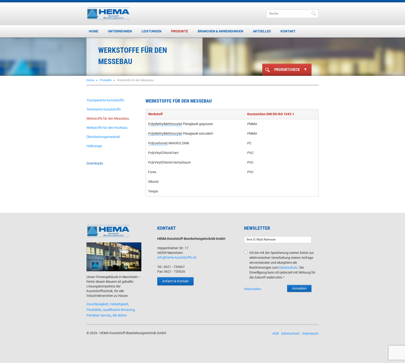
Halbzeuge (94, 146)
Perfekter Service (98, 315)
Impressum (310, 333)
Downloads (94, 163)
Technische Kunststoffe (103, 109)
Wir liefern (119, 315)
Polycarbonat (158, 143)
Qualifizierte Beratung (119, 310)
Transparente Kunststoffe (105, 100)
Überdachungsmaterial (103, 137)
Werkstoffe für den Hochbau (107, 128)
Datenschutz (288, 267)
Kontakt (288, 31)
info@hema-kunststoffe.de (176, 257)
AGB (275, 333)
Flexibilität (93, 310)
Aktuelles (262, 31)
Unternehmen (120, 31)
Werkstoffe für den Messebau (107, 118)
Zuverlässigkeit (97, 304)
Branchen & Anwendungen (220, 31)
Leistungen (151, 31)
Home (93, 31)
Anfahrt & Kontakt (175, 281)
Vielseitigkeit (119, 304)
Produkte (179, 31)
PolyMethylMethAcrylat (165, 124)
